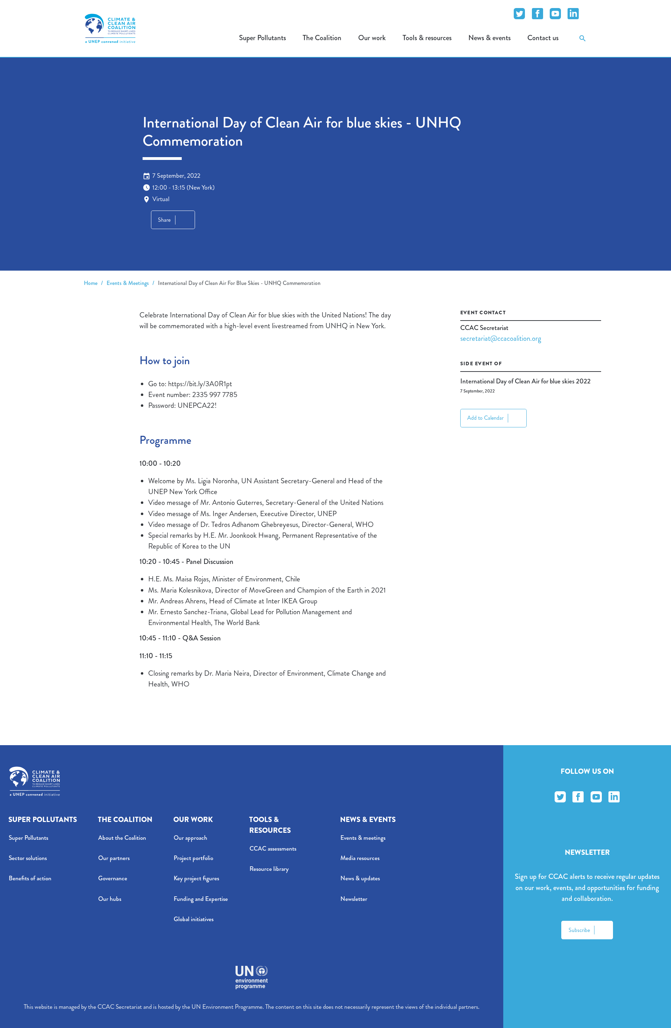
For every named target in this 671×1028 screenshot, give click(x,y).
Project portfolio (193, 858)
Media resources (360, 858)
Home (91, 283)
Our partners (114, 858)
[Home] (110, 28)
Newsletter (353, 899)
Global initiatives (194, 919)
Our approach (190, 838)
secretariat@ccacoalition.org (500, 338)
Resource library (269, 869)
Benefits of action (30, 878)
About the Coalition (122, 838)
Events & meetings (362, 838)
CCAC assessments (273, 848)
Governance (112, 878)
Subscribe (579, 930)
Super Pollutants (28, 838)
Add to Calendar (485, 418)
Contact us (542, 37)
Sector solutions (28, 858)
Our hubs (109, 899)
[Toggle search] (582, 38)
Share (164, 220)
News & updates (360, 878)
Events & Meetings (128, 283)
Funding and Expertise (201, 899)
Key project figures (196, 878)
